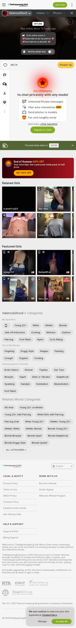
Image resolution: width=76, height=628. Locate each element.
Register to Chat (42, 129)
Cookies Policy (11, 502)
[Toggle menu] (4, 5)
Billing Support (10, 537)
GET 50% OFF (23, 173)
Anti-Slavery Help (12, 514)
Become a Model (47, 483)
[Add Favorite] (5, 64)
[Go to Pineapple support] (6, 592)
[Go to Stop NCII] (22, 593)
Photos (59, 13)
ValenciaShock (13, 313)
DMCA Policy (10, 496)
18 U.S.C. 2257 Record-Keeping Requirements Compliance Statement (37, 603)
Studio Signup (46, 489)
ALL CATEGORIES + (16, 449)
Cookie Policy (49, 615)
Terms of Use (10, 489)
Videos (42, 13)
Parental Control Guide (14, 508)
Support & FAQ (10, 531)
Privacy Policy (10, 483)
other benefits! (48, 124)
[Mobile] (6, 325)
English (59, 466)
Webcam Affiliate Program (52, 496)
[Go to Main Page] (23, 4)
